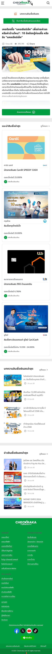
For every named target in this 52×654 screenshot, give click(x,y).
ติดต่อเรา (4, 620)
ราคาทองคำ (31, 550)
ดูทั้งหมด (44, 126)
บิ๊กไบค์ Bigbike (6, 550)
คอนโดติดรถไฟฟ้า (7, 587)
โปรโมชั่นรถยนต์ (6, 564)
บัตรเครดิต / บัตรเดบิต (35, 542)
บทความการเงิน (6, 555)
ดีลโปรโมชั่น (5, 606)
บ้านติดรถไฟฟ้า (6, 592)
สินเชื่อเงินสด (31, 537)
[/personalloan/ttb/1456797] (26, 261)
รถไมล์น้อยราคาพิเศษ (8, 568)
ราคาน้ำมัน (31, 559)
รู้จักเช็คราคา (5, 615)
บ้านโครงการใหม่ (7, 578)
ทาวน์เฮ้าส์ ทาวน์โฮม (8, 596)
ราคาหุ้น (30, 555)
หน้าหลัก (4, 602)
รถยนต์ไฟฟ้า (5, 542)
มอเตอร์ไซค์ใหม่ (6, 546)
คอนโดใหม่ (5, 583)
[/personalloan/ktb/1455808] (26, 204)
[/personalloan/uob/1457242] (26, 318)
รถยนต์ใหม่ (5, 537)
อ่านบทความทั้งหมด (24, 112)
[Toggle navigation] (2, 3)
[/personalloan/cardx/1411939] (26, 147)
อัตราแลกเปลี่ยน (32, 564)
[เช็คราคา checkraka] (21, 3)
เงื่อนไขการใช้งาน (7, 611)
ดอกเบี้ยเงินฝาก (32, 546)
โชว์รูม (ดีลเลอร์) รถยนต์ (9, 559)
